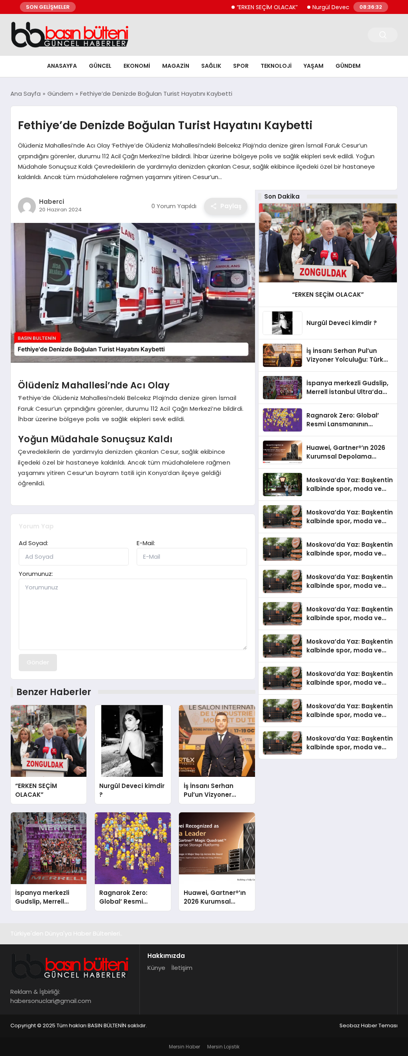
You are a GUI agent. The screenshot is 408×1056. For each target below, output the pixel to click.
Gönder (38, 662)
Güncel (100, 66)
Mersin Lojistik (223, 1046)
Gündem (348, 66)
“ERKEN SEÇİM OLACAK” (248, 7)
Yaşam (314, 66)
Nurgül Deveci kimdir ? (324, 7)
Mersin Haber (184, 1046)
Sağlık (211, 66)
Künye (156, 967)
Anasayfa (62, 66)
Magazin (175, 66)
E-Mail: (146, 543)
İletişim (181, 967)
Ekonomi (137, 66)
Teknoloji (276, 66)
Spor (241, 66)
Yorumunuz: (36, 573)
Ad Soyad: (33, 543)
